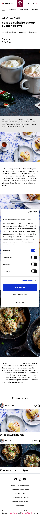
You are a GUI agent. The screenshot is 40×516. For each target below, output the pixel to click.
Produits (24, 10)
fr (37, 3)
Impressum (20, 505)
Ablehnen (20, 302)
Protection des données (20, 485)
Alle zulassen (20, 287)
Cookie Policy (20, 493)
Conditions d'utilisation (20, 489)
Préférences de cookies (20, 497)
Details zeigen (27, 280)
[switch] (34, 257)
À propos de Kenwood (20, 501)
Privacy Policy (12, 513)
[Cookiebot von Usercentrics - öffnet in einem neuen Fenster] (28, 212)
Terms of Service (27, 513)
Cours (35, 10)
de (33, 3)
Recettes (12, 10)
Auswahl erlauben (20, 295)
